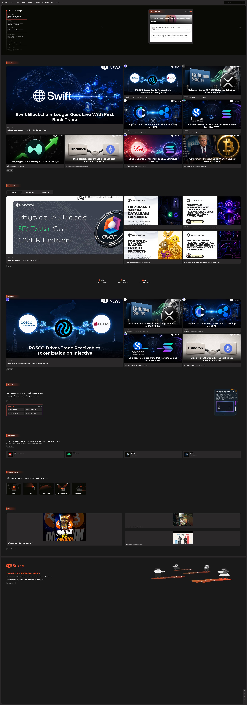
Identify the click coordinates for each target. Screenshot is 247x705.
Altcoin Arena (45, 2)
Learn (52, 2)
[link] (125, 66)
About (56, 2)
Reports (30, 2)
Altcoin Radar (37, 2)
